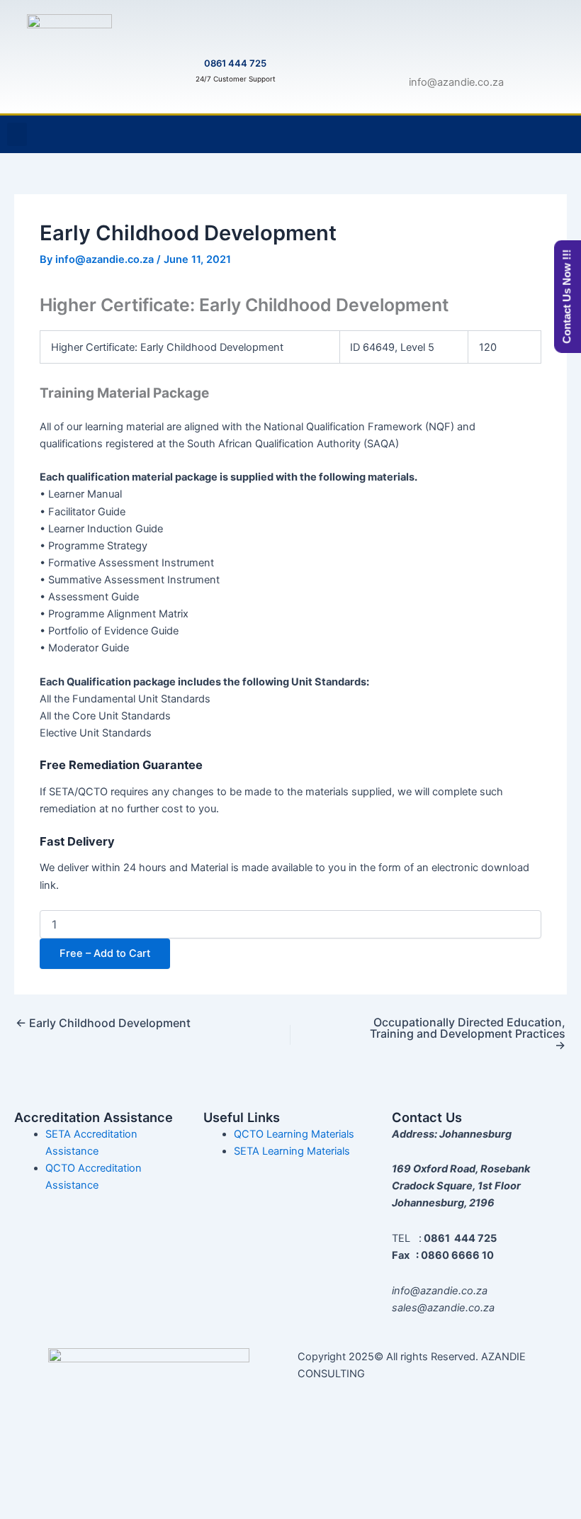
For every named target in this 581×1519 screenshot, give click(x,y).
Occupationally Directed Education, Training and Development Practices (467, 1033)
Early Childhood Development (103, 1022)
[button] (17, 134)
